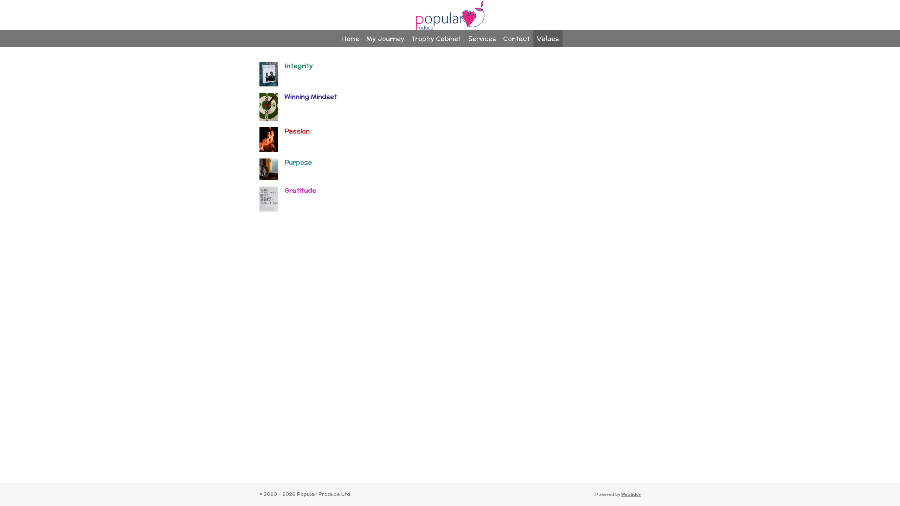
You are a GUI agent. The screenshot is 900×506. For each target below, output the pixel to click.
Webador (631, 494)
